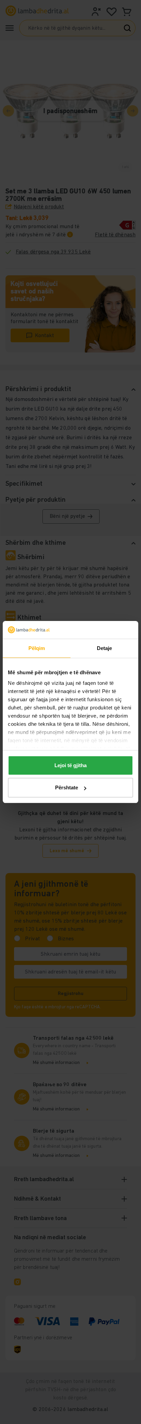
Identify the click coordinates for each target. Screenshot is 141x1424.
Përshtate (66, 787)
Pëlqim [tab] (36, 648)
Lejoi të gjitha (70, 765)
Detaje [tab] (104, 648)
